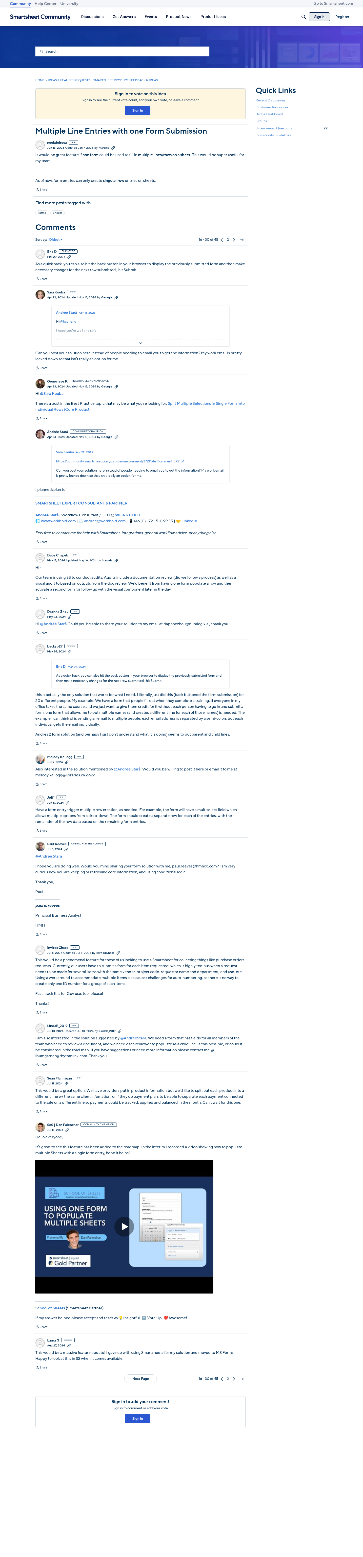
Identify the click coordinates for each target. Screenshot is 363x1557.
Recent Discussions (270, 100)
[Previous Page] (222, 240)
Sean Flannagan (59, 1078)
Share (41, 190)
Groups (261, 121)
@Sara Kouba (51, 393)
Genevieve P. (57, 381)
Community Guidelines (273, 135)
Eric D (52, 252)
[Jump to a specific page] (242, 240)
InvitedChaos (57, 948)
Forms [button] (42, 213)
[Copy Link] (113, 147)
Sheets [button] (57, 213)
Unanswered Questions (292, 128)
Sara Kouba (56, 292)
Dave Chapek (57, 555)
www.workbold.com (58, 521)
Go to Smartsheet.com (333, 3)
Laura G (53, 1340)
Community (20, 3)
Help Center (46, 3)
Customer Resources (272, 107)
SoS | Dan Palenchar (63, 1125)
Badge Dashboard (269, 114)
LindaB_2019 (57, 1026)
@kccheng (68, 321)
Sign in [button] (137, 110)
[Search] (303, 16)
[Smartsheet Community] (40, 17)
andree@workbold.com (105, 521)
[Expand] (140, 343)
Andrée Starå (66, 313)
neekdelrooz (57, 143)
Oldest (54, 239)
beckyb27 (54, 646)
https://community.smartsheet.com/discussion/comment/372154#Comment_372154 (120, 461)
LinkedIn (189, 521)
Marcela (104, 148)
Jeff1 (51, 797)
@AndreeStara (133, 1038)
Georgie (106, 297)
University (69, 3)
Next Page (140, 1378)
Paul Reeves (56, 844)
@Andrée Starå (53, 624)
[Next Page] (234, 240)
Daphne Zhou (57, 612)
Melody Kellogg (59, 757)
